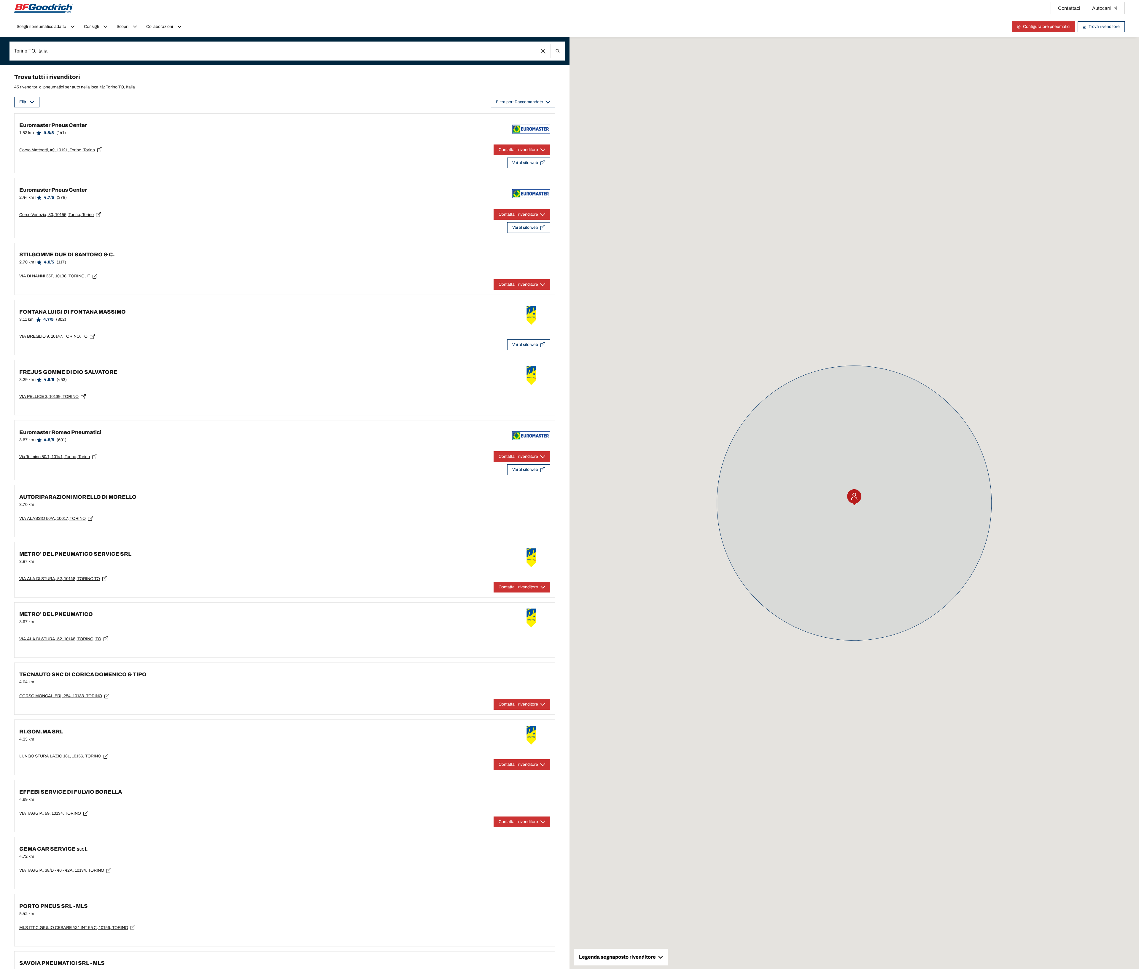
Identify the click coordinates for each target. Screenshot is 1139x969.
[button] (543, 51)
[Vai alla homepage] (43, 8)
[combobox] (287, 51)
